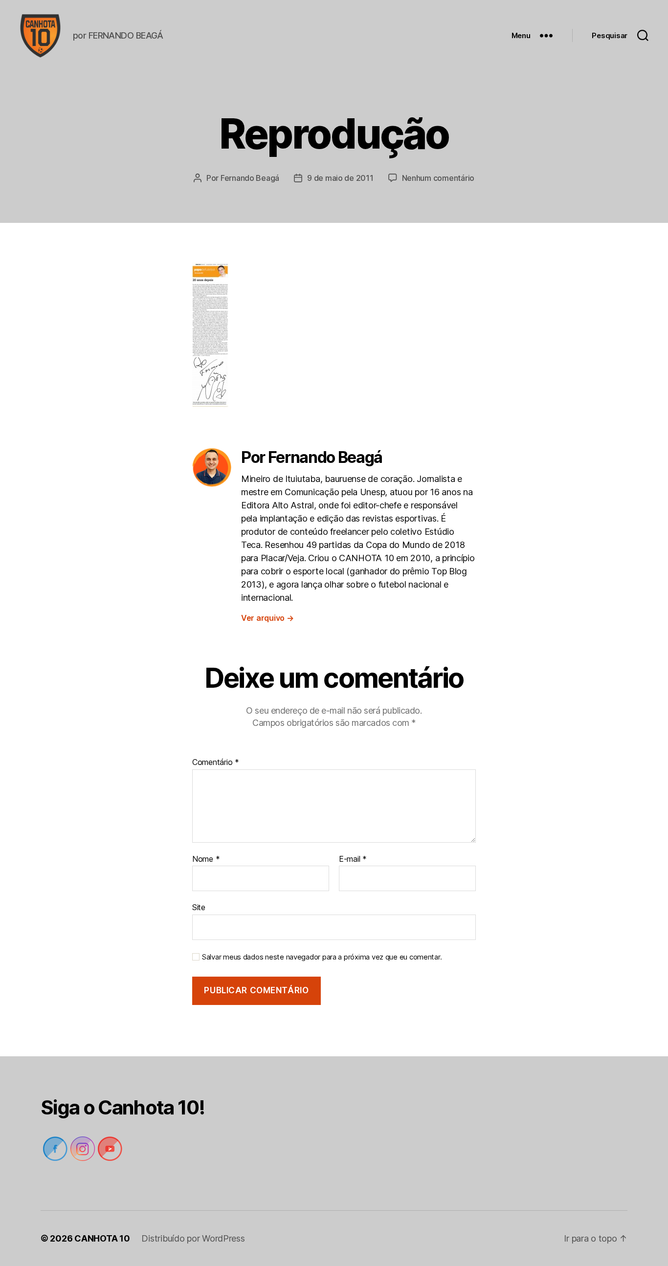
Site (198, 907)
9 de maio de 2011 (340, 178)
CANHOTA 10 (102, 1238)
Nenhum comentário (438, 178)
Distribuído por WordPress (193, 1238)
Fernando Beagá (250, 178)
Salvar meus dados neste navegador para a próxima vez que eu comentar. (322, 957)
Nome (206, 859)
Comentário (215, 762)
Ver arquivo (267, 618)
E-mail (353, 859)
